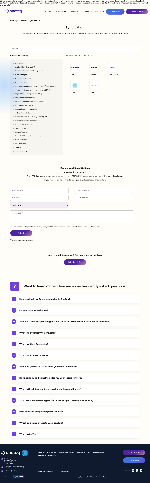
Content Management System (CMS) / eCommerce (35, 86)
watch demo (134, 460)
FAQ (89, 452)
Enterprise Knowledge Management (30, 101)
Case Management (22, 75)
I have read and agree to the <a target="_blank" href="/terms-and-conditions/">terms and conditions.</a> (56, 227)
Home (13, 21)
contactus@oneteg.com (12, 471)
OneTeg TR (52, 455)
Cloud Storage (21, 82)
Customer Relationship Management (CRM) (32, 90)
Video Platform (21, 151)
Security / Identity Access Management (30, 136)
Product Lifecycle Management (27, 121)
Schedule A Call (137, 12)
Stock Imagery (21, 144)
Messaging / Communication (26, 109)
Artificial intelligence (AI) (25, 67)
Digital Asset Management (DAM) (28, 94)
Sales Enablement (22, 128)
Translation (19, 147)
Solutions (75, 11)
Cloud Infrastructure (23, 78)
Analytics (19, 63)
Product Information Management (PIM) (31, 117)
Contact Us (115, 12)
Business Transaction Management (29, 71)
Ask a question (134, 453)
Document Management (25, 98)
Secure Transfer (21, 132)
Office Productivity (22, 113)
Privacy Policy (64, 471)
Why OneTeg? (61, 11)
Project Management (23, 124)
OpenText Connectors (66, 452)
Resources (99, 11)
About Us (48, 11)
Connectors (87, 11)
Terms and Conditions (45, 471)
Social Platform (21, 140)
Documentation (98, 452)
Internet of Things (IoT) (24, 105)
